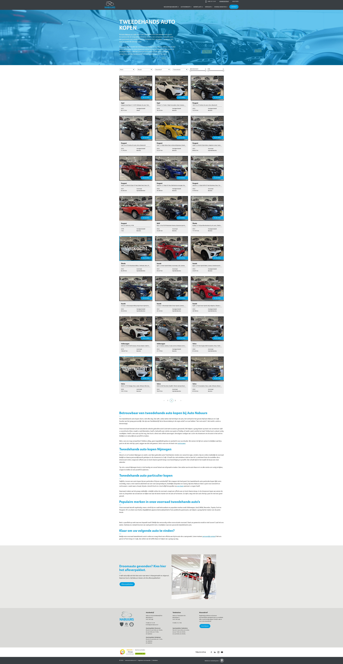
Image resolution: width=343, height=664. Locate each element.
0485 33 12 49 (151, 623)
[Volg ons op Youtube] (221, 652)
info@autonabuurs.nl (152, 625)
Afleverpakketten (127, 584)
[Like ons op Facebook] (211, 652)
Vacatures (235, 1)
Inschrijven (205, 626)
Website (207, 661)
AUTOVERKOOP (185, 7)
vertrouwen (181, 443)
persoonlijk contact (209, 536)
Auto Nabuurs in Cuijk (128, 34)
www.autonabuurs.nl (130, 660)
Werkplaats (197, 7)
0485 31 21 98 (178, 623)
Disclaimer (155, 660)
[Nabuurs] (110, 5)
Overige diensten (220, 7)
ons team (180, 486)
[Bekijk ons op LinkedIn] (214, 652)
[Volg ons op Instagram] (218, 652)
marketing (213, 661)
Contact (234, 7)
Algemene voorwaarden (144, 660)
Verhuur (208, 7)
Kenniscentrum (224, 1)
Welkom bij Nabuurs (170, 7)
